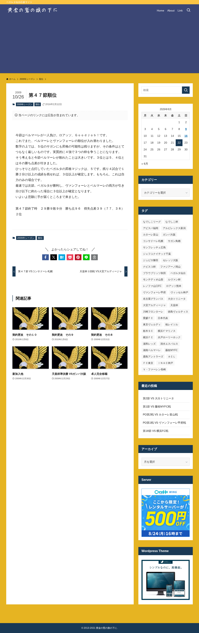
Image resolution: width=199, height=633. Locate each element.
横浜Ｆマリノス (166, 330)
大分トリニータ (177, 298)
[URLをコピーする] (94, 257)
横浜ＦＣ (148, 337)
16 (186, 135)
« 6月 (144, 163)
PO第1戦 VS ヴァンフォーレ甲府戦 (164, 422)
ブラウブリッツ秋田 (154, 273)
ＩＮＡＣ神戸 (165, 363)
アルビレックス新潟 (174, 228)
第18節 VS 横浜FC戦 (155, 430)
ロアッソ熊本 (173, 285)
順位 (38, 104)
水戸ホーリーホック (169, 337)
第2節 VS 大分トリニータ (158, 398)
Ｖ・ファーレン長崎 (154, 369)
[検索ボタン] (188, 10)
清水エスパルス (169, 343)
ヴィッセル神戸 (179, 292)
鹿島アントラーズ (153, 356)
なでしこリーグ (152, 221)
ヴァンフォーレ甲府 (154, 292)
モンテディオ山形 (153, 279)
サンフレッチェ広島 (154, 247)
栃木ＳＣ (148, 330)
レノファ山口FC (152, 285)
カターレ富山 (150, 234)
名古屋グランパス (153, 298)
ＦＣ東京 (148, 363)
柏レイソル (171, 324)
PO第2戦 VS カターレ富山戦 (160, 414)
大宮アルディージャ (154, 305)
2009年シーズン (24, 104)
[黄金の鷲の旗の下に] (32, 10)
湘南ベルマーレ (152, 350)
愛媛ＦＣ (148, 318)
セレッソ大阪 (170, 260)
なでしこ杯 (171, 221)
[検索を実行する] (186, 90)
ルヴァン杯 (174, 279)
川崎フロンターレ (153, 311)
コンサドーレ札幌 (153, 241)
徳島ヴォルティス (178, 311)
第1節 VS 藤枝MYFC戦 (157, 406)
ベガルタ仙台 (178, 273)
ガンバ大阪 (169, 234)
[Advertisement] (99, 46)
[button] (45, 257)
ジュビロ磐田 (150, 260)
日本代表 (163, 318)
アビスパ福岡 (150, 228)
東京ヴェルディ (152, 324)
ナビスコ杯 (149, 266)
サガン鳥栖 (174, 241)
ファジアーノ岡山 (170, 266)
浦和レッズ (149, 343)
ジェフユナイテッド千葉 (157, 253)
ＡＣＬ (171, 356)
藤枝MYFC (171, 350)
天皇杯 (174, 305)
